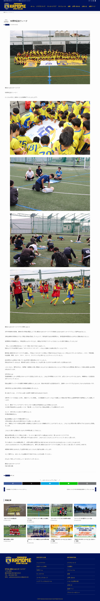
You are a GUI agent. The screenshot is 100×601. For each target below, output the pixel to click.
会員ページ (70, 588)
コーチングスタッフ (42, 577)
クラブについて (71, 562)
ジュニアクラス (40, 562)
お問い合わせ (71, 577)
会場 (68, 574)
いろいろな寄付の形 (73, 581)
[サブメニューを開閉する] (93, 578)
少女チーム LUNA (41, 566)
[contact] (95, 1)
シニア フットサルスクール (44, 581)
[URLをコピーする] (87, 483)
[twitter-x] (91, 1)
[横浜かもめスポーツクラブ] (15, 6)
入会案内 (69, 566)
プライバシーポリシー (73, 592)
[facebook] (89, 1)
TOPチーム (39, 570)
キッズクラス (40, 574)
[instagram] (93, 1)
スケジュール (71, 570)
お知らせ (69, 585)
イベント (7, 24)
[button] (13, 483)
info (13, 475)
